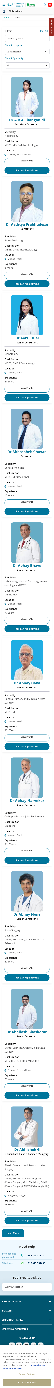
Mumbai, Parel (15, 258)
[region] (27, 1366)
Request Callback (51, 27)
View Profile (27, 160)
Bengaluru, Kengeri (17, 1195)
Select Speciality (14, 58)
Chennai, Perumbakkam (19, 154)
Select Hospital (13, 45)
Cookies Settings (27, 1374)
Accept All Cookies (27, 1382)
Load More (13, 1233)
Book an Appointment (27, 170)
